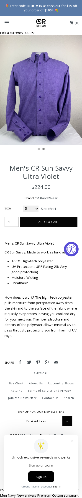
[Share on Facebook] (21, 362)
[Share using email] (56, 362)
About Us (36, 383)
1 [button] (38, 149)
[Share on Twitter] (30, 362)
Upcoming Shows (61, 383)
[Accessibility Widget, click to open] (71, 249)
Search (69, 398)
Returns (16, 391)
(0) (77, 23)
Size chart (48, 208)
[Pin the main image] (39, 362)
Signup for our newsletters (41, 412)
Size (8, 208)
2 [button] (43, 149)
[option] (41, 90)
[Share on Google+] (48, 362)
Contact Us (50, 398)
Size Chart (15, 383)
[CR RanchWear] (41, 22)
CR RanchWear (46, 198)
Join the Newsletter (22, 398)
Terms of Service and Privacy (49, 391)
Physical (41, 373)
